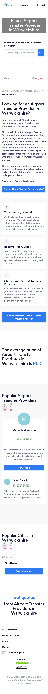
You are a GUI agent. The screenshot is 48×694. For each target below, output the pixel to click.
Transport (17, 90)
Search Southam (24, 571)
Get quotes (24, 597)
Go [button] (40, 52)
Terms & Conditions (15, 679)
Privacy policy (24, 683)
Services (6, 90)
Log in (43, 5)
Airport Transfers (33, 90)
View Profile (24, 467)
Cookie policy (34, 679)
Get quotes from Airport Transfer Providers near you (24, 317)
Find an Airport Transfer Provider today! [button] (24, 189)
